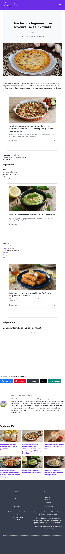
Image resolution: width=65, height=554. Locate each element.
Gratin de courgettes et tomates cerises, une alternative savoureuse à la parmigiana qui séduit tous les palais (47, 520)
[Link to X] (15, 498)
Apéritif (47, 497)
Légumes (6, 248)
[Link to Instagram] (18, 498)
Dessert (47, 500)
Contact (17, 519)
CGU (17, 514)
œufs (6, 253)
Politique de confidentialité (17, 512)
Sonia (32, 32)
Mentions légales (17, 517)
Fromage (6, 246)
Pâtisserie (48, 502)
